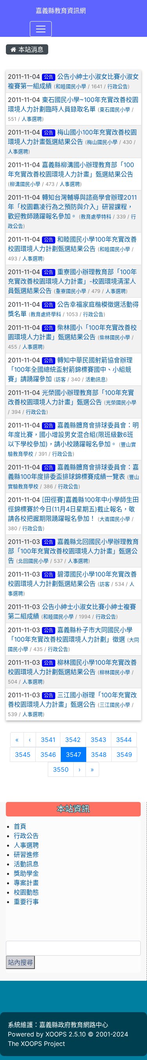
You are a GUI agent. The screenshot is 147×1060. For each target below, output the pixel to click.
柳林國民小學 (115, 672)
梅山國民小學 (102, 142)
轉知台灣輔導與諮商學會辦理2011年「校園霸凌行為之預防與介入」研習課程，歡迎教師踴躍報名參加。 (72, 206)
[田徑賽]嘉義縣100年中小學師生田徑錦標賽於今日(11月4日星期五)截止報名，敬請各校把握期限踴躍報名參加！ (73, 509)
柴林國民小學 (115, 337)
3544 (124, 740)
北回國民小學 (33, 561)
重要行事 (26, 901)
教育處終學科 (46, 314)
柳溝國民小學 (25, 184)
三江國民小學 (115, 705)
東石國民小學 (115, 110)
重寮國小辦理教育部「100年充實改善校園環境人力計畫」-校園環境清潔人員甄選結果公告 (72, 281)
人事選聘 (32, 119)
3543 (98, 740)
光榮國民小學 (121, 402)
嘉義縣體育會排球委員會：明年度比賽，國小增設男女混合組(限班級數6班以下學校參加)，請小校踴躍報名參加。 (73, 434)
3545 (23, 754)
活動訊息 (95, 379)
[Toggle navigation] (41, 29)
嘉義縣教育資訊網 (61, 11)
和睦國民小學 (71, 86)
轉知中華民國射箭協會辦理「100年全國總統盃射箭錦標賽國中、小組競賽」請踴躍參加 (70, 369)
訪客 (61, 379)
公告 (48, 77)
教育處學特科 (96, 217)
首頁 (20, 826)
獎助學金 (26, 873)
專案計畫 (26, 883)
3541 (48, 740)
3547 (76, 754)
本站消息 (30, 49)
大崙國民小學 (115, 519)
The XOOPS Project (36, 1043)
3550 (61, 769)
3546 (48, 754)
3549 (124, 754)
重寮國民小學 (71, 291)
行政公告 (117, 86)
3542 (73, 740)
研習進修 (26, 854)
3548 (99, 754)
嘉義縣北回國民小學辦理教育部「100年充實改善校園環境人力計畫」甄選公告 (73, 551)
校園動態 (26, 892)
